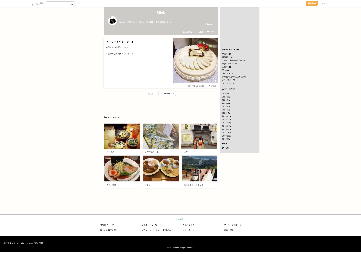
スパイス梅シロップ (231, 60)
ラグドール (227, 63)
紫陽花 (225, 57)
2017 (224, 122)
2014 (224, 132)
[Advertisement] (161, 104)
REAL (161, 12)
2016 (224, 126)
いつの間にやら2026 (231, 76)
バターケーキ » (167, 93)
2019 (224, 116)
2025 (224, 96)
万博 (224, 66)
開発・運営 (229, 230)
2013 (224, 135)
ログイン (323, 3)
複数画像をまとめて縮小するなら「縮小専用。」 (25, 243)
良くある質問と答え (109, 230)
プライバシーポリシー (151, 230)
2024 (224, 99)
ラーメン (226, 83)
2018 (224, 119)
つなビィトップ (107, 224)
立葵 (224, 53)
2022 (224, 106)
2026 (224, 93)
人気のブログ (188, 224)
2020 (224, 112)
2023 (224, 103)
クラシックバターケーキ (120, 42)
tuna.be (180, 219)
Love (200, 31)
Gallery (188, 31)
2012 (224, 138)
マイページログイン (233, 224)
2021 (224, 109)
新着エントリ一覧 (149, 224)
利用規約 (167, 230)
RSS (226, 147)
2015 (224, 129)
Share (211, 31)
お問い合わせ (188, 230)
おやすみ (226, 79)
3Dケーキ (226, 73)
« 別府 (150, 93)
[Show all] (209, 24)
